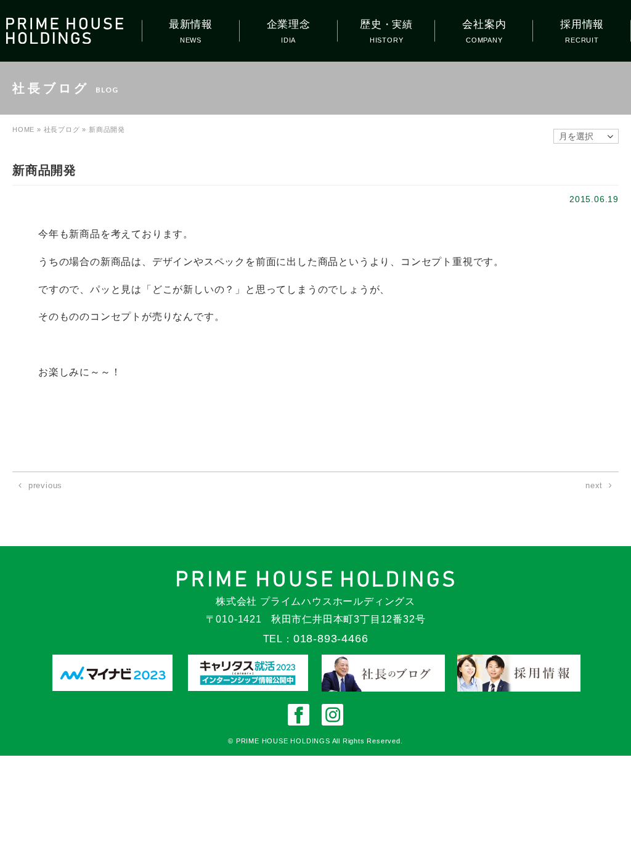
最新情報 (191, 24)
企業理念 (289, 24)
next (594, 485)
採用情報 (582, 24)
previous (45, 485)
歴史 (386, 24)
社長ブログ (62, 129)
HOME (23, 129)
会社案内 (484, 24)
